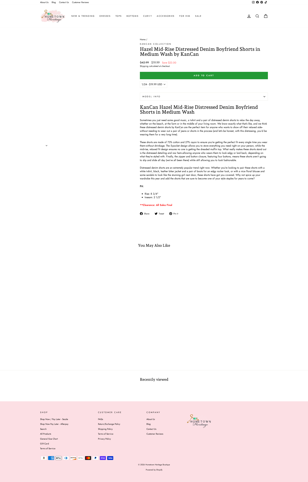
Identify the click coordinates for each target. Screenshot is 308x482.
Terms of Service (47, 448)
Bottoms (132, 16)
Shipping (144, 66)
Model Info (151, 96)
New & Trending (83, 16)
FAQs (100, 419)
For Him (184, 16)
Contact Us (64, 2)
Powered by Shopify (154, 469)
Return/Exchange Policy (109, 424)
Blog (54, 2)
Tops (119, 16)
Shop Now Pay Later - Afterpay (54, 424)
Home (142, 39)
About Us (44, 2)
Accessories (166, 16)
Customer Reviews (80, 2)
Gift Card (44, 443)
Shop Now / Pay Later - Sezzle (54, 419)
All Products (45, 433)
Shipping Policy (105, 429)
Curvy (147, 16)
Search (43, 429)
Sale (198, 16)
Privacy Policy (104, 438)
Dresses (105, 16)
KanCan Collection (155, 43)
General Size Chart (49, 438)
